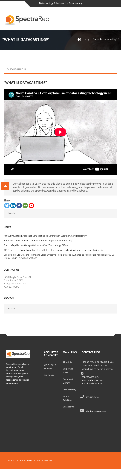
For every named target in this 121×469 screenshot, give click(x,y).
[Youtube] (31, 205)
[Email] (25, 205)
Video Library (69, 389)
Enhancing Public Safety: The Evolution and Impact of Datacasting (38, 240)
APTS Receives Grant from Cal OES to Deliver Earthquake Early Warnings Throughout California (53, 250)
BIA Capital (49, 375)
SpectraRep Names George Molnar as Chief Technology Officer (36, 245)
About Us (67, 362)
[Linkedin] (13, 205)
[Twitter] (7, 205)
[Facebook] (19, 205)
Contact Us (68, 407)
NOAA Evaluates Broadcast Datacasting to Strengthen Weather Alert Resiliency (45, 235)
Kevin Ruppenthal (18, 69)
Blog (86, 39)
